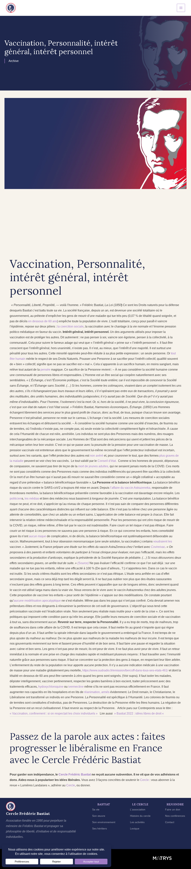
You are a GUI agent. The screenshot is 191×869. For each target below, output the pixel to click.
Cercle (63, 774)
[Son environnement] (103, 822)
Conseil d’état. (107, 460)
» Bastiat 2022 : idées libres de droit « (139, 713)
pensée (45, 369)
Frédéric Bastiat (79, 774)
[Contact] (169, 822)
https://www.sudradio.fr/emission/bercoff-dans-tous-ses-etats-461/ (125, 670)
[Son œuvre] (98, 816)
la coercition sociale (70, 326)
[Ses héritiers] (99, 828)
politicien (16, 498)
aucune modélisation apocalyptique (37, 600)
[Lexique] (134, 828)
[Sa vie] (95, 809)
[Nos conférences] (175, 816)
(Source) (83, 563)
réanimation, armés (96, 692)
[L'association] (137, 809)
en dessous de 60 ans (42, 321)
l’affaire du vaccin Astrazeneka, (130, 487)
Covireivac (158, 546)
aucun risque (38, 536)
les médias (32, 498)
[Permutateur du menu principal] (181, 8)
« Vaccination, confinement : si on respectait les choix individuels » (54, 713)
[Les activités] (137, 822)
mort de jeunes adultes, (93, 466)
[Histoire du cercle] (140, 816)
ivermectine (76, 686)
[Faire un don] (172, 809)
